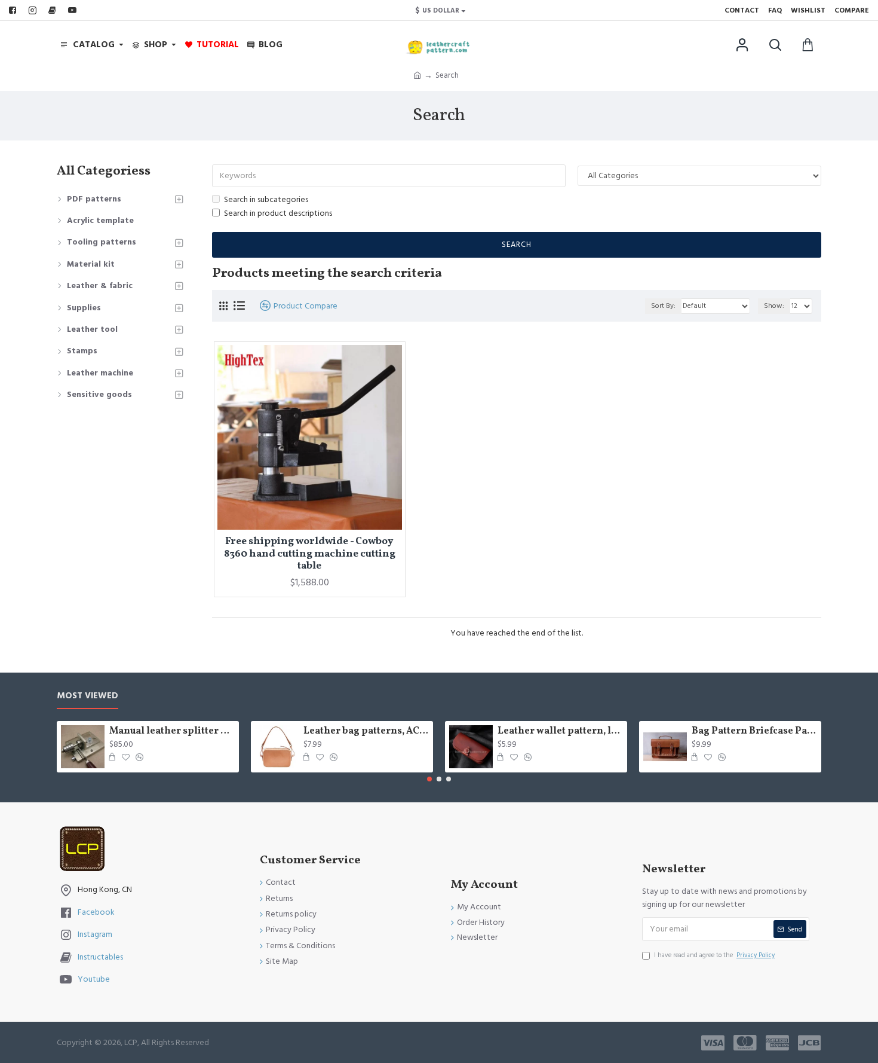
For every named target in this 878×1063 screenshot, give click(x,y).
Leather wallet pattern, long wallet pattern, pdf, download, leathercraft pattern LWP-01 (560, 731)
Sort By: (663, 306)
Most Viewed (87, 696)
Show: (774, 306)
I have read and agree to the (714, 955)
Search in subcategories (266, 200)
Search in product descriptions (278, 213)
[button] (429, 779)
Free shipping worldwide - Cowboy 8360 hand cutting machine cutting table (309, 554)
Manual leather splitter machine (172, 731)
